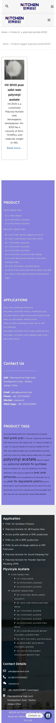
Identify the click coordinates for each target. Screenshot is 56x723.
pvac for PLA (42, 486)
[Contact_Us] (48, 715)
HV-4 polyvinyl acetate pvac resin (23, 254)
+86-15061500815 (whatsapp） (24, 690)
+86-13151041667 (21, 396)
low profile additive (35, 451)
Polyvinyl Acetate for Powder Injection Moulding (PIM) (24, 561)
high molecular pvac (11, 442)
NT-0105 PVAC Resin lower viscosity (24, 235)
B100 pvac (22, 434)
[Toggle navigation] (46, 6)
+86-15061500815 (27, 404)
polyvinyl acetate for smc (12, 468)
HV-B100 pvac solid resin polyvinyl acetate (28, 270)
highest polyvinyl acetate (42, 438)
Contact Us (14, 363)
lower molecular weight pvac (18, 451)
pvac (37, 472)
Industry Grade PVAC (15, 229)
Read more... (14, 147)
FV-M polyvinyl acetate (17, 220)
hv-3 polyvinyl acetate (17, 447)
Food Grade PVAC (13, 210)
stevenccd (19, 400)
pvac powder (42, 490)
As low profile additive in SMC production (27, 315)
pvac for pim (32, 486)
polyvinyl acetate (20, 459)
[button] (6, 6)
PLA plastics (47, 455)
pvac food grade (37, 477)
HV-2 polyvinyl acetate (17, 247)
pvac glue (26, 490)
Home (5, 44)
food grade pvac (14, 437)
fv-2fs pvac (29, 438)
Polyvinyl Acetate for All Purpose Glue (25, 311)
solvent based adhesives (38, 494)
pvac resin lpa (13, 494)
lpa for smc (16, 455)
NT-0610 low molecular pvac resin (24, 239)
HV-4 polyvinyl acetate (34, 447)
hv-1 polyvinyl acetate (41, 442)
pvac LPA (34, 490)
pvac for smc (18, 490)
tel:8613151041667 (17, 677)
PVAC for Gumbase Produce (18, 308)
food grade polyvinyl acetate (37, 434)
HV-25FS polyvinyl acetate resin (22, 266)
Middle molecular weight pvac (31, 455)
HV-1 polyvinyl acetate (17, 243)
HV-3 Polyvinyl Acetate (17, 250)
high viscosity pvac (25, 442)
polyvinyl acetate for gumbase (27, 464)
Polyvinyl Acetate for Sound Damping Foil (26, 331)
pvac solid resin (23, 494)
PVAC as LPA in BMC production (20, 319)
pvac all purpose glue (24, 477)
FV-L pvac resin (13, 216)
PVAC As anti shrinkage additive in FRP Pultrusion (24, 547)
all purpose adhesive (11, 434)
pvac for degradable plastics (25, 481)
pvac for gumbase (21, 486)
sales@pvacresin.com (21, 392)
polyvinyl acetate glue (30, 468)
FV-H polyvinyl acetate (17, 224)
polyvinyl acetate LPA (25, 473)
